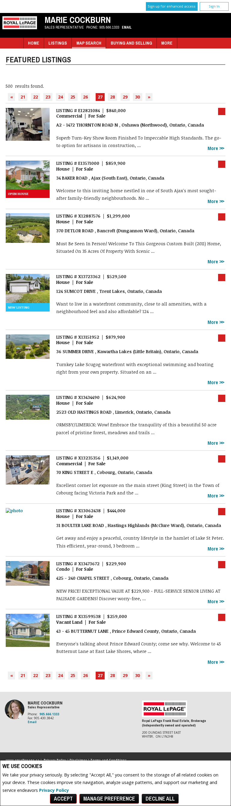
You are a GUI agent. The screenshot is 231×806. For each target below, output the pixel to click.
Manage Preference (109, 798)
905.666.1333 (109, 27)
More (213, 148)
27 (100, 97)
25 (72, 97)
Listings (57, 43)
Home (33, 43)
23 (47, 97)
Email (127, 27)
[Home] (19, 27)
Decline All (160, 798)
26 (85, 97)
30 (137, 97)
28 (112, 97)
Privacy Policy (54, 790)
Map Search (88, 43)
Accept (63, 798)
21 (22, 97)
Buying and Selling (131, 43)
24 (60, 97)
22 (35, 97)
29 (125, 97)
